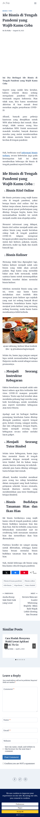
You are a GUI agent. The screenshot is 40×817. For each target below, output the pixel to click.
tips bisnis (18, 585)
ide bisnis (7, 585)
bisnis (5, 11)
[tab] (15, 659)
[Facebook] (14, 779)
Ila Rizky (8, 31)
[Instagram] (25, 779)
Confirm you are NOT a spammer (19, 763)
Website (7, 741)
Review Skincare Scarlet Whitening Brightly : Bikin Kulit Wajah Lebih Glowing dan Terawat (29, 604)
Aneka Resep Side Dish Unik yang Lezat (9, 598)
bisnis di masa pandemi (13, 581)
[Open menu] (35, 3)
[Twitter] (20, 779)
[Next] (34, 646)
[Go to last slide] (6, 646)
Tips (10, 11)
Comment (9, 689)
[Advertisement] (20, 55)
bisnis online (29, 581)
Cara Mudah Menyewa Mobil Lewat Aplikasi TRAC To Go (17, 641)
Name (7, 720)
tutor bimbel (30, 585)
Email (7, 730)
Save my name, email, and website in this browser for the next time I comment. (20, 749)
